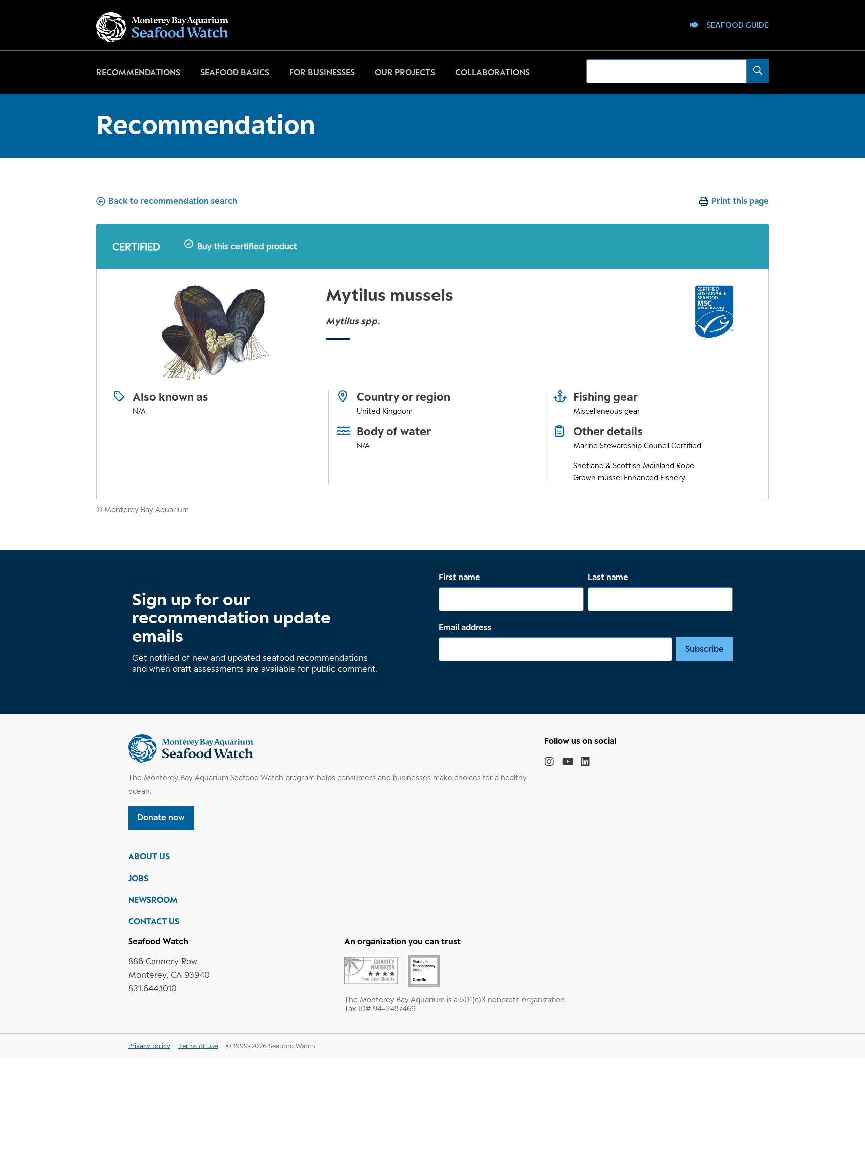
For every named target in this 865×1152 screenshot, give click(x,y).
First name (459, 577)
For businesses (322, 72)
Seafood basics (234, 72)
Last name (608, 577)
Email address (465, 627)
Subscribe (704, 649)
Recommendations (138, 72)
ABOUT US (149, 856)
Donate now (161, 817)
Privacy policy (149, 1046)
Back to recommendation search (172, 201)
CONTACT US (153, 921)
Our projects (405, 72)
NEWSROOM (153, 900)
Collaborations (492, 72)
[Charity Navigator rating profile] (371, 970)
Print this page (740, 201)
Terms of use (198, 1046)
